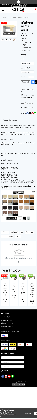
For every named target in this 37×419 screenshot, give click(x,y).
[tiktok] (15, 376)
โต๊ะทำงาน (5, 232)
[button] (32, 10)
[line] (12, 376)
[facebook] (2, 376)
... (8, 17)
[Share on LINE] (35, 113)
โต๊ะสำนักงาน (29, 232)
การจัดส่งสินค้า (6, 317)
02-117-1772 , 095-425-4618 (10, 5)
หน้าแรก (4, 17)
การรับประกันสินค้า (6, 320)
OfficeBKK (30, 103)
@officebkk (16, 6)
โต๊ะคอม (17, 236)
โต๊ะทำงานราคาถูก (7, 236)
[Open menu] (2, 10)
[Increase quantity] (33, 77)
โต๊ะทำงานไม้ (13, 17)
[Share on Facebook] (27, 113)
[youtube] (9, 376)
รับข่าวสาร (5, 371)
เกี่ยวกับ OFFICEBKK (7, 323)
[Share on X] (30, 113)
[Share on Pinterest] (32, 113)
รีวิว (18, 262)
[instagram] (6, 376)
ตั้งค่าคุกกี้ (28, 413)
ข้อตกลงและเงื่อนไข (7, 327)
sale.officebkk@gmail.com (28, 5)
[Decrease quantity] (28, 77)
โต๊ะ (22, 232)
